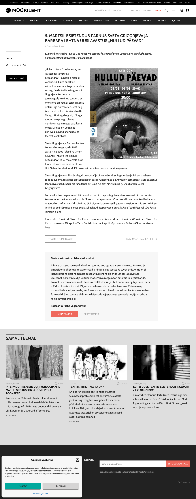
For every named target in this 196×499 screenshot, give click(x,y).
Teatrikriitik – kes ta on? (86, 386)
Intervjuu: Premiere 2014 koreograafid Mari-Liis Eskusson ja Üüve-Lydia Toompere (33, 390)
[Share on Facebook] (151, 239)
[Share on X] (156, 239)
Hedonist (120, 20)
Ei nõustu (61, 486)
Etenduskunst (13, 383)
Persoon (35, 20)
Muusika (83, 20)
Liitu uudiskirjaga (178, 463)
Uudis (9, 58)
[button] (77, 459)
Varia (134, 20)
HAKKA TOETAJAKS (91, 314)
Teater (72, 383)
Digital (184, 482)
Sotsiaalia (51, 20)
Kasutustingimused (40, 493)
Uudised (161, 20)
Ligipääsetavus (102, 10)
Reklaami (135, 10)
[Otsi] (166, 10)
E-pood (117, 10)
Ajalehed (177, 20)
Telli (125, 10)
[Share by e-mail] (147, 239)
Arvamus (19, 20)
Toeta (158, 10)
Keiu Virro (12, 415)
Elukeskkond (101, 20)
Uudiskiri (147, 10)
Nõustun (23, 486)
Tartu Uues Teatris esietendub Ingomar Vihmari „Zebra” (161, 388)
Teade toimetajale (60, 239)
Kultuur (67, 20)
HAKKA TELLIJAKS (16, 78)
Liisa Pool (75, 421)
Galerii (147, 20)
